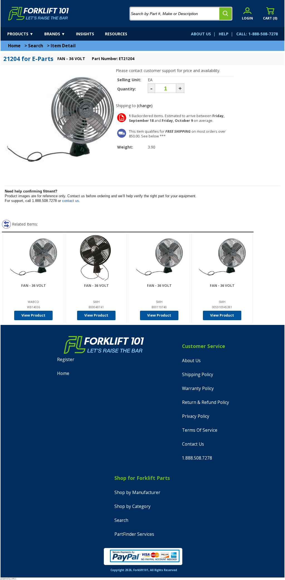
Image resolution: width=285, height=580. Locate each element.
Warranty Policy (198, 388)
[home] (38, 14)
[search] (225, 14)
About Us (191, 361)
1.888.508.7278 (197, 458)
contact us (70, 201)
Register (65, 359)
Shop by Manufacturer (137, 492)
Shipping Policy (197, 374)
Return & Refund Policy (205, 402)
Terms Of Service (199, 430)
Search (35, 46)
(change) (145, 105)
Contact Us (193, 444)
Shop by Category (132, 506)
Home (14, 46)
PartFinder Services (134, 534)
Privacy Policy (195, 416)
